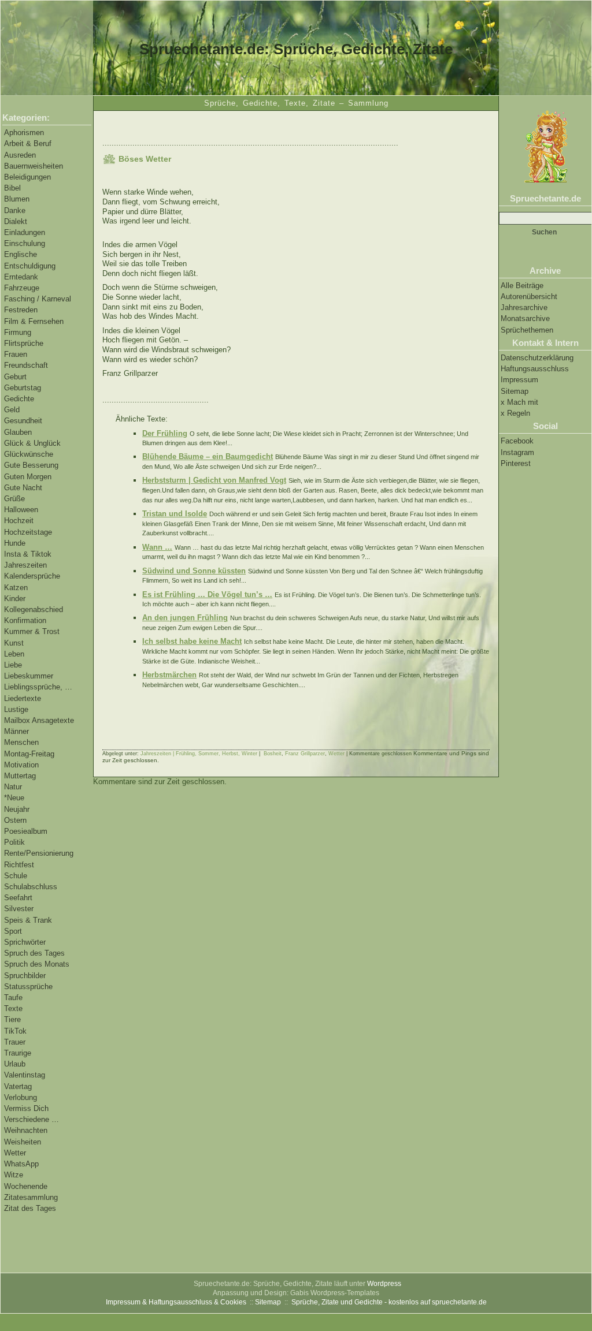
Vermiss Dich (26, 1108)
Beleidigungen (27, 177)
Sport (13, 931)
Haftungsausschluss (535, 368)
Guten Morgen (27, 476)
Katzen (16, 587)
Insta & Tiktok (27, 554)
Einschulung (24, 243)
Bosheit (273, 753)
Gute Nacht (23, 487)
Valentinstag (24, 1075)
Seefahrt (18, 897)
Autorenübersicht (529, 296)
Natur (13, 786)
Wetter (15, 1153)
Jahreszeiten (25, 565)
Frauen (15, 354)
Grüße (14, 498)
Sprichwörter (25, 942)
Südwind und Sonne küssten (194, 570)
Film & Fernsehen (34, 321)
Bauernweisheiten (33, 166)
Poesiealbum (25, 831)
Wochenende (25, 1186)
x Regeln (515, 413)
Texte (13, 1008)
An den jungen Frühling (185, 617)
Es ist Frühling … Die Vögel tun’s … (207, 594)
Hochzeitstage (28, 532)
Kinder (14, 598)
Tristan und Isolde (174, 513)
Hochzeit (19, 520)
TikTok (15, 1031)
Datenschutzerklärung (537, 357)
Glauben (18, 432)
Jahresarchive (524, 307)
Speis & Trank (28, 920)
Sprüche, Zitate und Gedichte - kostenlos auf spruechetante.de (389, 1302)
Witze (13, 1174)
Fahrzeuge (21, 288)
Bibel (12, 188)
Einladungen (24, 232)
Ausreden (20, 155)
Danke (14, 210)
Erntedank (21, 277)
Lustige (16, 709)
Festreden (21, 309)
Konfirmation (25, 620)
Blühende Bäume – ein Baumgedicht (207, 456)
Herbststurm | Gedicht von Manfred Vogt (214, 480)
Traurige (17, 1053)
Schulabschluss (30, 886)
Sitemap (514, 391)
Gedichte (19, 398)
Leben (14, 654)
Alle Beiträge (522, 285)
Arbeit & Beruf (27, 143)
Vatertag (18, 1086)
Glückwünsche (28, 454)
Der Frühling (164, 433)
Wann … (157, 547)
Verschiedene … (31, 1119)
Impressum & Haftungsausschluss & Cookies (176, 1302)
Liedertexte (22, 698)
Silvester (19, 908)
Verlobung (20, 1097)
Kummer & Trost (32, 631)
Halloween (21, 509)
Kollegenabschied (33, 609)
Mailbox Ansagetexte (39, 720)
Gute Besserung (31, 465)
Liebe (13, 665)
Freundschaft (26, 365)
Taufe (13, 997)
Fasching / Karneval (37, 298)
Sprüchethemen (527, 330)
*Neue (14, 797)
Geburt (15, 376)
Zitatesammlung (31, 1197)
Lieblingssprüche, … (38, 687)
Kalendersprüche (32, 576)
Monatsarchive (525, 318)
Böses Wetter (145, 158)
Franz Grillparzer (305, 753)
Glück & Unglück (32, 443)
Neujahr (16, 809)
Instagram (517, 452)
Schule (15, 875)
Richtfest (19, 864)
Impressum (519, 379)
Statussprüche (28, 986)
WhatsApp (21, 1164)
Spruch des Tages (34, 953)
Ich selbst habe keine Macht (192, 641)
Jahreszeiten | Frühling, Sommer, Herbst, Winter (198, 753)
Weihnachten (25, 1130)
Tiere (12, 1019)
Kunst (14, 643)
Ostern (15, 820)
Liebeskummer (28, 676)
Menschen (21, 742)
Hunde (14, 543)
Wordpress (384, 1283)
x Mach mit (519, 402)
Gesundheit (23, 420)
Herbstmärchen (169, 674)
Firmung (17, 332)
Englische (20, 254)
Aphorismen (24, 132)
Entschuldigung (30, 266)
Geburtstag (22, 387)
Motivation (21, 764)
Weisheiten (22, 1142)
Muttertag (20, 775)
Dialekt (15, 221)
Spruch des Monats (36, 964)
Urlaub (14, 1064)
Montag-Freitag (29, 754)
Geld (12, 409)
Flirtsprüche (23, 343)
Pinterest (516, 463)
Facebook (517, 441)
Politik (14, 842)
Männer (16, 731)
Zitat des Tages (30, 1208)
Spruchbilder (25, 975)
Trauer (14, 1042)
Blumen (16, 199)
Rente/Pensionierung (38, 853)
